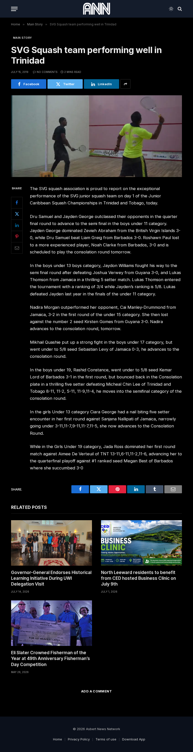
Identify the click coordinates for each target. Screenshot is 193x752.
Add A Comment (96, 691)
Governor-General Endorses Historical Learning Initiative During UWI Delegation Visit (51, 578)
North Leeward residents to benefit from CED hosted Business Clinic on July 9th (138, 578)
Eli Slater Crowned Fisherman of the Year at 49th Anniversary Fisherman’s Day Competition (50, 658)
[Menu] (14, 9)
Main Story (22, 37)
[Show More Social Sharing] (125, 84)
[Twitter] (17, 214)
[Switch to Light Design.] (171, 9)
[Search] (179, 9)
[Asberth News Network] (96, 9)
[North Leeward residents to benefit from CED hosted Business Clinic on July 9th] (141, 543)
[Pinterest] (17, 236)
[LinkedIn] (17, 225)
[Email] (17, 248)
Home (57, 739)
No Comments (47, 71)
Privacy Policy (79, 739)
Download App (133, 739)
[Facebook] (17, 202)
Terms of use (105, 739)
